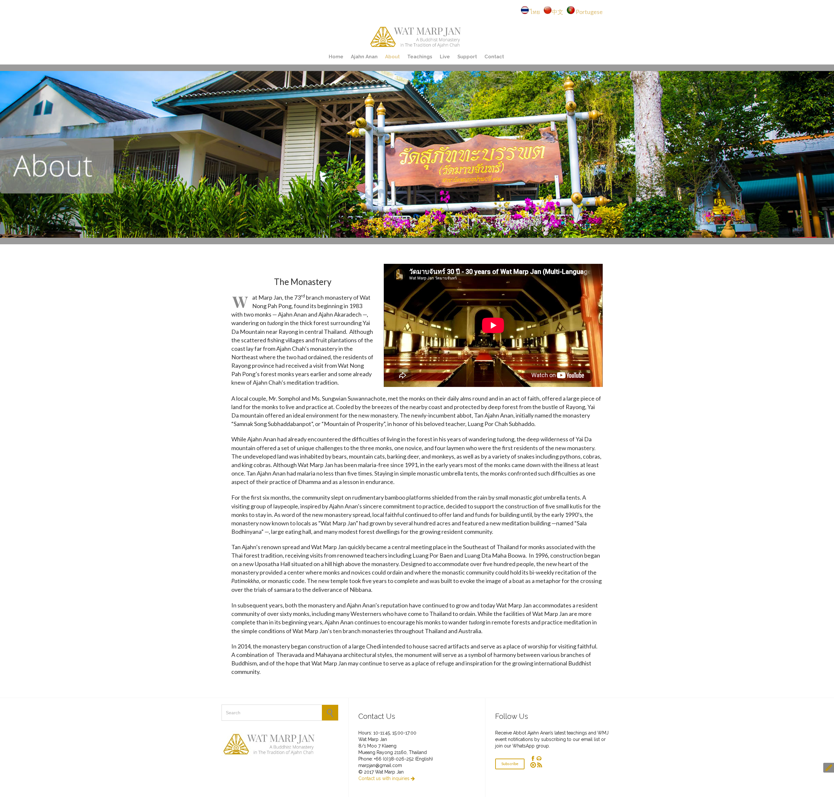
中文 (559, 11)
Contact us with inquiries (386, 778)
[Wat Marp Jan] (417, 36)
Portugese (589, 11)
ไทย (536, 11)
